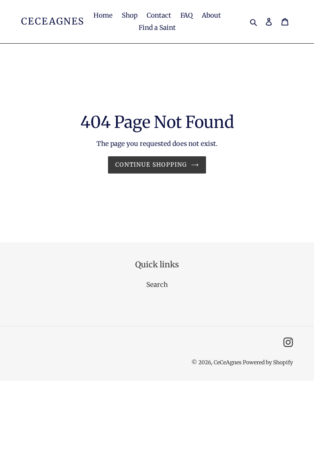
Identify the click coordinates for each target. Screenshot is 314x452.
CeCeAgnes (53, 21)
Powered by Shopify (268, 362)
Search (157, 284)
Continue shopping (151, 164)
